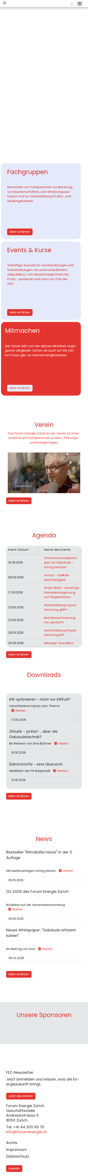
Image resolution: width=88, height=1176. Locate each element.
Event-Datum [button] (18, 549)
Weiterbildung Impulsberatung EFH (61, 632)
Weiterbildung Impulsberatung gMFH (61, 607)
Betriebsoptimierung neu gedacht (59, 620)
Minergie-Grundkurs (58, 643)
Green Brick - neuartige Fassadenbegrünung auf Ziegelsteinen (61, 592)
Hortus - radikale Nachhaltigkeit (56, 577)
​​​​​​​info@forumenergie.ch (26, 1131)
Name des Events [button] (57, 549)
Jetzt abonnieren (21, 1096)
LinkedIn (14, 1168)
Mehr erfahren (20, 232)
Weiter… (21, 710)
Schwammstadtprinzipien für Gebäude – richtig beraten (61, 562)
